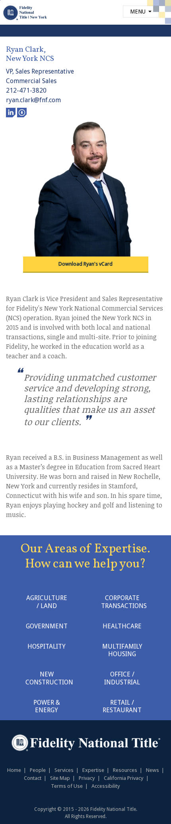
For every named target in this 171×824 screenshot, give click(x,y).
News (152, 770)
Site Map (60, 778)
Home (14, 770)
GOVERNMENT (47, 626)
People (38, 770)
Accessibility (105, 786)
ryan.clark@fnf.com (33, 100)
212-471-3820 (26, 90)
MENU (138, 11)
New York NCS (30, 59)
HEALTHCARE (122, 626)
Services (64, 770)
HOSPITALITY (46, 646)
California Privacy (124, 778)
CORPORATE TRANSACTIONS (124, 601)
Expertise (93, 770)
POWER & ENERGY (46, 706)
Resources (125, 770)
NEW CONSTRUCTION (49, 678)
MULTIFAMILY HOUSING (122, 650)
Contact (32, 778)
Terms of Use (67, 786)
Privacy (87, 778)
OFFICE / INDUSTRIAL (122, 678)
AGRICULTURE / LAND (46, 601)
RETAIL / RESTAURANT (122, 706)
